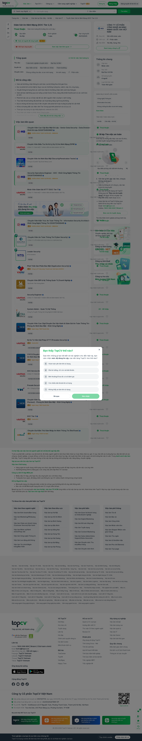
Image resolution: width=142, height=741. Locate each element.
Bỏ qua (56, 396)
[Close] (99, 349)
